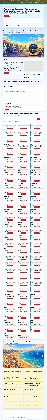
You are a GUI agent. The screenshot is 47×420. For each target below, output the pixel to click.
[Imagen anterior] (4, 46)
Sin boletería (16, 121)
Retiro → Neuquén (27, 25)
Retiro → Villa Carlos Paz (26, 23)
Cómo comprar (27, 2)
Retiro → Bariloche (33, 21)
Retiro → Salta (13, 23)
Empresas (31, 2)
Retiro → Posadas (33, 23)
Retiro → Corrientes (20, 25)
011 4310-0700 (9, 61)
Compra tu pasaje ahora (10, 128)
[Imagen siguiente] (42, 46)
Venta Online (42, 2)
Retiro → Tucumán (8, 23)
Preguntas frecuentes (36, 2)
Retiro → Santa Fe (19, 23)
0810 (7, 121)
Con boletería (12, 121)
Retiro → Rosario (21, 21)
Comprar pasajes (6, 109)
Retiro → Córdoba (15, 21)
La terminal (22, 2)
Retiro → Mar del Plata (8, 21)
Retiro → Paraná (15, 25)
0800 (9, 121)
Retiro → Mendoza (26, 21)
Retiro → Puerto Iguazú (8, 25)
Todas (4, 121)
